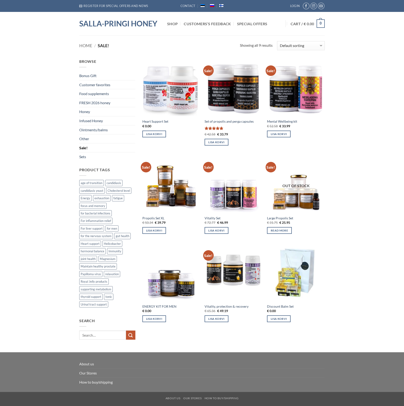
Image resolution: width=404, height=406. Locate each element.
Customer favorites (94, 84)
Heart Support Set (155, 121)
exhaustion (101, 198)
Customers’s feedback (207, 23)
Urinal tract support (94, 304)
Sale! (83, 148)
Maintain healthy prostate (98, 266)
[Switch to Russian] (212, 5)
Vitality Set (212, 218)
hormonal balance (92, 251)
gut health (122, 236)
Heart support (90, 244)
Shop (172, 23)
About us (86, 364)
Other (84, 138)
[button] (113, 5)
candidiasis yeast (92, 190)
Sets (82, 156)
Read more (279, 230)
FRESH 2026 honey (94, 102)
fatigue (118, 198)
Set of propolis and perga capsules (229, 121)
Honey (84, 111)
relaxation (112, 274)
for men (112, 228)
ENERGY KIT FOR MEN (159, 306)
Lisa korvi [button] (154, 133)
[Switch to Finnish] (221, 5)
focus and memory (93, 206)
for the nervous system (96, 236)
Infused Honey (91, 120)
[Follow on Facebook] (306, 6)
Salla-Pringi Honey (118, 23)
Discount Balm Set (280, 306)
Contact (187, 6)
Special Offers (252, 23)
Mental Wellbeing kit (282, 121)
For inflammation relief (96, 221)
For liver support (92, 228)
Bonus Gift (88, 75)
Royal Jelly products (94, 281)
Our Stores (88, 373)
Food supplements (94, 93)
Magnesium (107, 259)
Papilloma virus (91, 274)
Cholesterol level (119, 190)
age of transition (91, 183)
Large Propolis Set (280, 218)
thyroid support (91, 297)
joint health (88, 259)
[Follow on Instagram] (313, 6)
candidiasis (114, 183)
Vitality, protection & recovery (227, 306)
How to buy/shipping (96, 382)
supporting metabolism (96, 289)
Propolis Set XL (153, 218)
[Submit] (130, 335)
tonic (108, 297)
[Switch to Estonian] (203, 5)
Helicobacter (112, 244)
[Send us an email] (321, 6)
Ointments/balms (93, 130)
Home (85, 45)
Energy (85, 198)
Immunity (114, 251)
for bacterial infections (95, 213)
